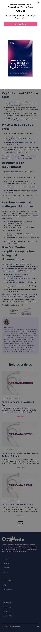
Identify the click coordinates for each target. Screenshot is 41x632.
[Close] (38, 2)
